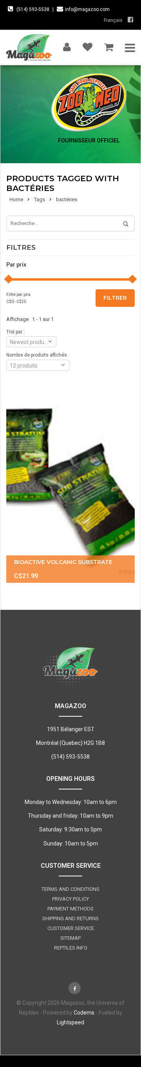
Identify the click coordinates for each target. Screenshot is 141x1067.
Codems (84, 1012)
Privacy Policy (70, 899)
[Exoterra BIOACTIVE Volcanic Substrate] (70, 486)
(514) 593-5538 (32, 9)
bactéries (66, 199)
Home (16, 199)
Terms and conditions (70, 889)
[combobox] (31, 341)
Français (113, 20)
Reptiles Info (70, 948)
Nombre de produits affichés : (37, 355)
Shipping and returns (70, 918)
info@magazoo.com (87, 9)
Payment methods (70, 909)
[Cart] (108, 45)
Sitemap (70, 938)
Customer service (70, 928)
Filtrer (115, 297)
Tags (39, 199)
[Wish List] (87, 45)
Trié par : (15, 332)
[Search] (123, 224)
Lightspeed (70, 1022)
